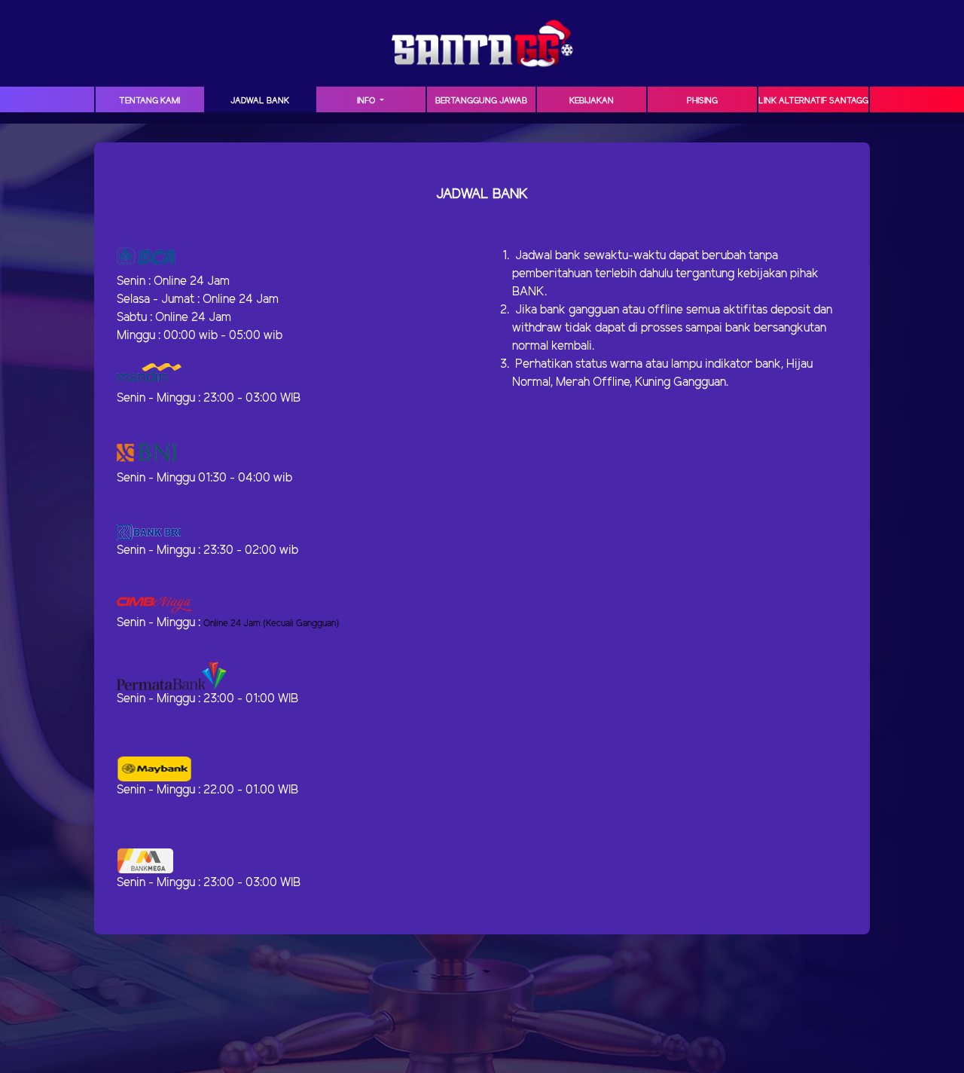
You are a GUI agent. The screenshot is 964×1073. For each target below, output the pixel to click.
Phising (702, 101)
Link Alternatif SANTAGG (813, 101)
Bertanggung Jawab (481, 101)
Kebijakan (591, 101)
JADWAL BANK (259, 101)
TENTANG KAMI (149, 101)
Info (367, 101)
